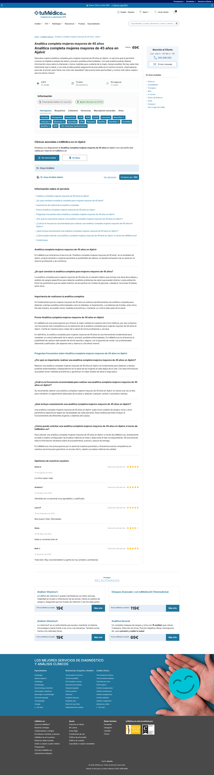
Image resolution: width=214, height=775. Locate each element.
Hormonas (86, 110)
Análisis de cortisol (102, 704)
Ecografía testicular (72, 698)
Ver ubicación (110, 177)
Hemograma (46, 110)
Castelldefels (153, 85)
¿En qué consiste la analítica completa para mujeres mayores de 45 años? (69, 200)
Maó (149, 91)
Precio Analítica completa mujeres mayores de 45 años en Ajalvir (65, 209)
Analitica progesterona (104, 694)
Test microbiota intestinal (105, 678)
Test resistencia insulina (104, 675)
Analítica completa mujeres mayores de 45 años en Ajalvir (62, 196)
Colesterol (73, 110)
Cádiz (150, 101)
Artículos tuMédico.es (43, 750)
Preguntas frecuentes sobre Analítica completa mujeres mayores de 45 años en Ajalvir (75, 214)
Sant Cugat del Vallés (156, 107)
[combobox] (153, 23)
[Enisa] (148, 730)
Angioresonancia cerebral (74, 707)
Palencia (151, 81)
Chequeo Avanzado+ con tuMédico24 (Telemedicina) (140, 592)
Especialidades (94, 24)
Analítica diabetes (102, 698)
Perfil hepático (101, 685)
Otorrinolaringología (41, 698)
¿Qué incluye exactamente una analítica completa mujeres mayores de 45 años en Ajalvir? (77, 231)
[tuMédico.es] (50, 13)
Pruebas (81, 24)
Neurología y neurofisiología (44, 694)
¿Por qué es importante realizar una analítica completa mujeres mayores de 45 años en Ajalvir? (79, 219)
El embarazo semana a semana (47, 734)
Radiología (56, 24)
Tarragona (152, 88)
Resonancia (69, 24)
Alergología (38, 675)
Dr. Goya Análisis (45, 168)
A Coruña (151, 94)
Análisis (38, 24)
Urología (37, 704)
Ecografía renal (71, 701)
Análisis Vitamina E (47, 621)
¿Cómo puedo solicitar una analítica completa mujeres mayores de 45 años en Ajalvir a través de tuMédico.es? (86, 235)
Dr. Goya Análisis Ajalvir (51, 177)
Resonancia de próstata (74, 685)
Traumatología (39, 701)
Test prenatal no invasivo (74, 675)
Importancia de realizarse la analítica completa (57, 205)
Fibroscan (69, 694)
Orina (120, 110)
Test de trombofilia (72, 678)
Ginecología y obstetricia (43, 691)
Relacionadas (107, 579)
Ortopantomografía (72, 688)
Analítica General (121, 621)
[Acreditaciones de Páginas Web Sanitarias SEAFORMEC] (133, 730)
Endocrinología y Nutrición (44, 688)
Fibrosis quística (71, 691)
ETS (46, 24)
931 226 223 (165, 57)
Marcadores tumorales (104, 110)
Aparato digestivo (41, 678)
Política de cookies (76, 740)
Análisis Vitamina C (47, 592)
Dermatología (39, 685)
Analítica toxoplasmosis (104, 688)
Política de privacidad (77, 737)
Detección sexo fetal (73, 704)
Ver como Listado (48, 158)
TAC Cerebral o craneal (74, 681)
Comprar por (129, 177)
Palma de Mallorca (155, 97)
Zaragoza (151, 104)
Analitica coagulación (103, 701)
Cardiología (38, 681)
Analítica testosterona (104, 691)
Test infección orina (103, 681)
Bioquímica (59, 110)
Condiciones (42, 240)
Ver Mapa (76, 158)
